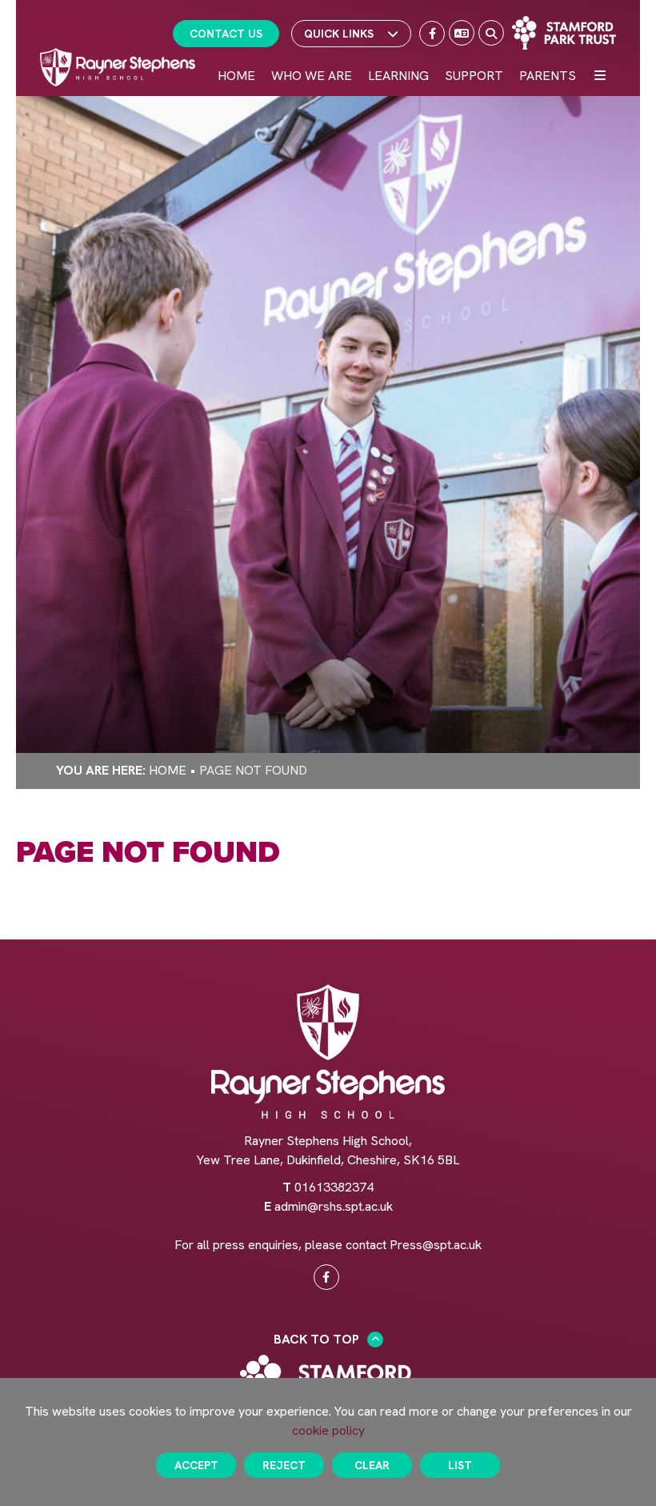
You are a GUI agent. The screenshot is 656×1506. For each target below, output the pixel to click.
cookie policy (328, 1430)
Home (167, 770)
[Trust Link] (564, 33)
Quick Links (339, 33)
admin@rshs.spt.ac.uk (333, 1206)
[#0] (326, 1277)
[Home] (117, 67)
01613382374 (334, 1187)
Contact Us (226, 33)
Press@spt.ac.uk (436, 1244)
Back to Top (316, 1339)
